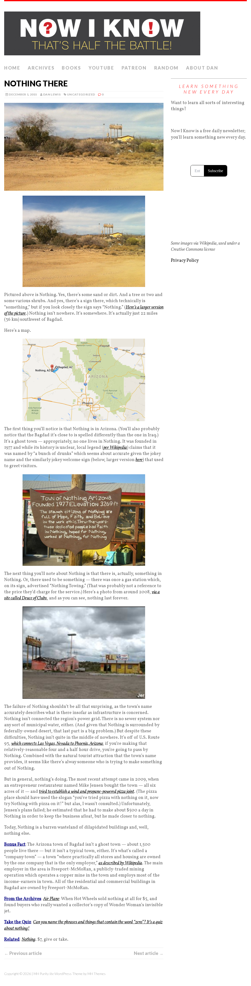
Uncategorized (81, 94)
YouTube (101, 68)
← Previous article (23, 953)
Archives (41, 68)
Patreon (134, 68)
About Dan (202, 68)
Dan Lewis (52, 94)
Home (12, 68)
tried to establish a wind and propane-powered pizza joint (86, 792)
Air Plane (51, 899)
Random (166, 68)
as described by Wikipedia (120, 863)
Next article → (148, 953)
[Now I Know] (125, 32)
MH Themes (97, 974)
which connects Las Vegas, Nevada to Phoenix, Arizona (57, 744)
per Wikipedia (115, 448)
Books (71, 68)
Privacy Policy (185, 261)
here (139, 460)
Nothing (28, 940)
